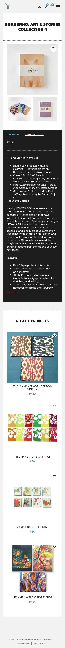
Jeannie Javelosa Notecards (32, 597)
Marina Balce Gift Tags (32, 527)
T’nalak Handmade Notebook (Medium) (32, 387)
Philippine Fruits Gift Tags (32, 457)
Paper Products (34, 134)
